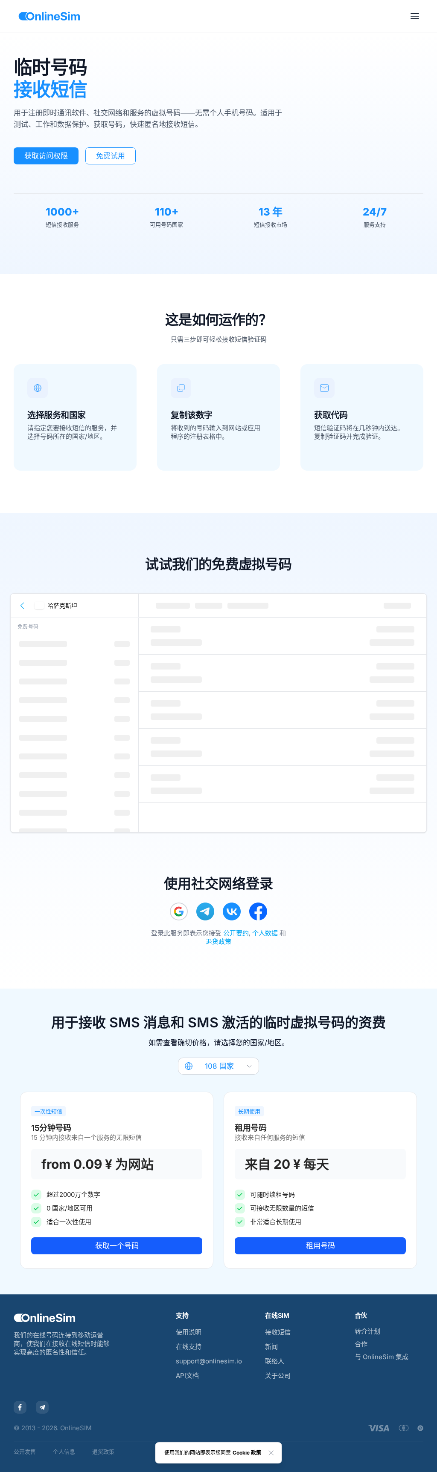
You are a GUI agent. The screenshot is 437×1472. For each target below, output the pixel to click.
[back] (22, 605)
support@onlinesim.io (209, 1361)
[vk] (232, 911)
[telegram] (205, 911)
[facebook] (258, 911)
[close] (271, 1453)
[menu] (414, 16)
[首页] (49, 16)
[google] (179, 911)
